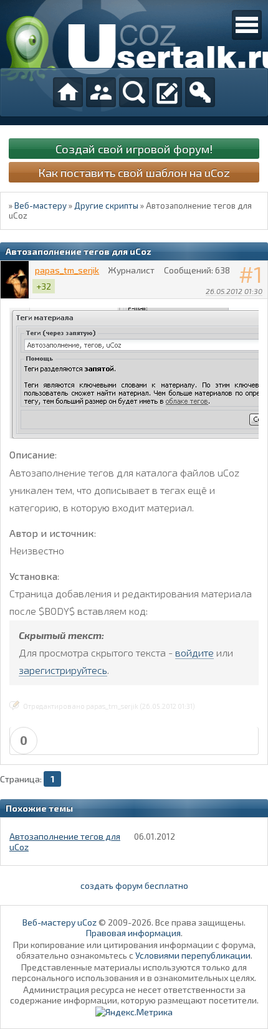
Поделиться (259, 307)
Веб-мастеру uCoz (59, 922)
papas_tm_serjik (67, 270)
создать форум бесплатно (134, 885)
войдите (194, 652)
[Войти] (200, 92)
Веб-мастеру (40, 206)
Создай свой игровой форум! (134, 148)
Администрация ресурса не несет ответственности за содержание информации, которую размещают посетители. (134, 994)
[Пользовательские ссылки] (247, 25)
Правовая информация (133, 932)
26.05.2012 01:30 (234, 291)
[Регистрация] (167, 92)
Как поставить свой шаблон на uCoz (134, 172)
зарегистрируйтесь (63, 670)
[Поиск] (134, 92)
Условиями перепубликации (193, 955)
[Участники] (101, 92)
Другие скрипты (106, 206)
